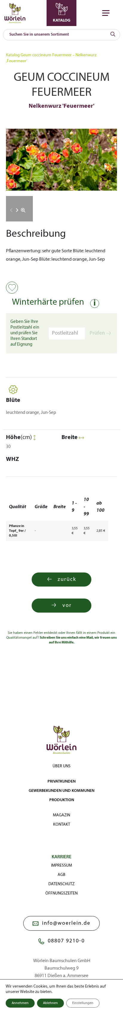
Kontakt (61, 824)
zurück (67, 579)
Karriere (61, 857)
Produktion (61, 800)
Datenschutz (61, 884)
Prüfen (97, 333)
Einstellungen (82, 1003)
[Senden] (113, 34)
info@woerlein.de (66, 923)
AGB (61, 875)
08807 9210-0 (66, 941)
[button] (17, 210)
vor (67, 605)
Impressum (61, 865)
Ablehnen (50, 1003)
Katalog (13, 55)
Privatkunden (61, 781)
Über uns (61, 766)
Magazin (61, 815)
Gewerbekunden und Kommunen (61, 791)
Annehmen (20, 1003)
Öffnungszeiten (61, 893)
